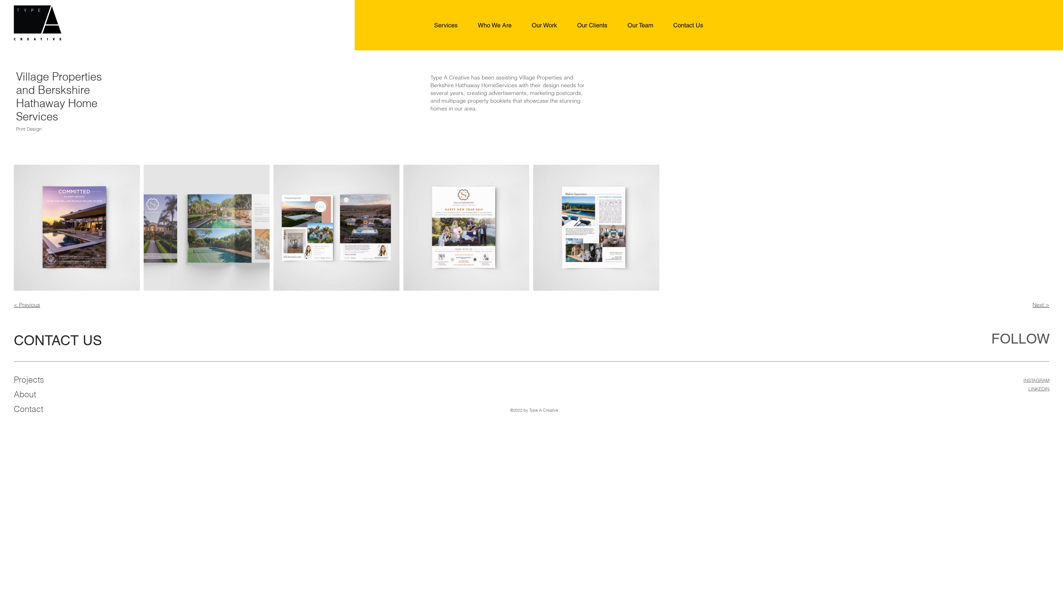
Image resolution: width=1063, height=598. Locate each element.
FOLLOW (1020, 339)
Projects (29, 380)
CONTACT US (58, 340)
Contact (28, 409)
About (25, 394)
